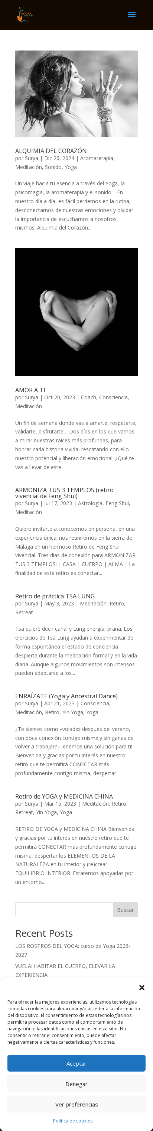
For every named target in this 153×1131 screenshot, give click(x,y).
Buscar (125, 909)
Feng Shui (117, 503)
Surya (31, 158)
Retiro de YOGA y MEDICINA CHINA (64, 796)
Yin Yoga (72, 712)
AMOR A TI (30, 390)
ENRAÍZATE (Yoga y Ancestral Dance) (66, 696)
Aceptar (76, 1063)
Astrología (90, 503)
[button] (142, 987)
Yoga (71, 166)
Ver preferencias (76, 1104)
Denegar (76, 1084)
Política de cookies (72, 1121)
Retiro (117, 603)
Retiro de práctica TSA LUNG (55, 596)
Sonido (53, 166)
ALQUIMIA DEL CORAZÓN (51, 151)
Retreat (24, 612)
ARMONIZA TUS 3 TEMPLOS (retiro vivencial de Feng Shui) (64, 493)
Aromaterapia (96, 158)
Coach (88, 397)
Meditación (28, 166)
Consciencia (113, 397)
